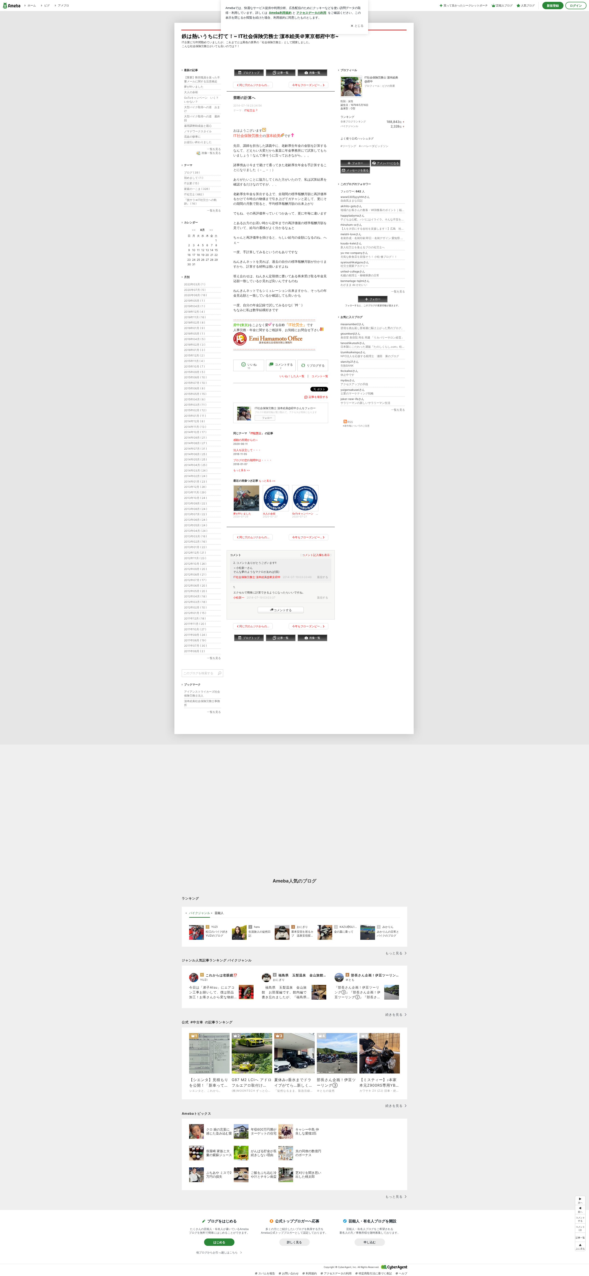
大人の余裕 (191, 92)
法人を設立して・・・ (247, 450)
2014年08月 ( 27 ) (195, 443)
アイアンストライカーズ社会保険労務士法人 (202, 693)
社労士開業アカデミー (354, 266)
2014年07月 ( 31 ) (195, 448)
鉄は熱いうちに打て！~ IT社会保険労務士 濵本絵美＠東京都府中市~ (260, 36)
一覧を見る (398, 291)
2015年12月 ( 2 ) (194, 355)
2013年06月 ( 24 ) (195, 519)
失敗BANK (347, 365)
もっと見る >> (241, 470)
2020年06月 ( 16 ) (195, 295)
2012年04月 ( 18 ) (195, 596)
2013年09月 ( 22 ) (195, 503)
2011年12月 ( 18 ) (195, 618)
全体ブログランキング (353, 121)
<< (194, 229)
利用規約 (311, 1273)
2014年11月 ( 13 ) (195, 426)
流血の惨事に (192, 136)
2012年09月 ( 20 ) (195, 569)
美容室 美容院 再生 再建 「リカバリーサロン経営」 (372, 337)
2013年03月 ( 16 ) (195, 536)
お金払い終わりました (198, 142)
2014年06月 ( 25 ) (195, 454)
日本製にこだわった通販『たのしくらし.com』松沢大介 (373, 346)
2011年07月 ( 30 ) (195, 645)
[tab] (199, 913)
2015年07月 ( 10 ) (195, 383)
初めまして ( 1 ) (193, 177)
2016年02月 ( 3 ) (194, 344)
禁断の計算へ (244, 97)
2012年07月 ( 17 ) (195, 580)
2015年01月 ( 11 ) (195, 415)
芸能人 (219, 913)
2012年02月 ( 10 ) (195, 607)
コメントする (283, 610)
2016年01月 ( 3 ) (194, 350)
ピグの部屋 (388, 85)
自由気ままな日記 (352, 200)
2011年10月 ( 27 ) (195, 629)
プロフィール (372, 85)
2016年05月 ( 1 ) (194, 333)
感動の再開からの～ (245, 440)
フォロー (267, 418)
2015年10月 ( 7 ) (194, 366)
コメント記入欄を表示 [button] (316, 555)
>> (211, 229)
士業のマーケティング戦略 (357, 393)
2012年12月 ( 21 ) (195, 552)
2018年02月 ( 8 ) (194, 322)
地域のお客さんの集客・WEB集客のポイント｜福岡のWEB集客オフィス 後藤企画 (373, 210)
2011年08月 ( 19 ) (195, 640)
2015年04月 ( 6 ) (194, 399)
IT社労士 (249, 110)
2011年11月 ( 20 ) (195, 623)
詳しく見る (294, 1242)
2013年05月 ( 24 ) (195, 525)
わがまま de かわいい (354, 284)
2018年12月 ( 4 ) (194, 311)
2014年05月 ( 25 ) (195, 459)
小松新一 (238, 597)
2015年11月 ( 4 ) (194, 361)
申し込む (370, 1242)
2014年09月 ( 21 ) (195, 437)
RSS (350, 422)
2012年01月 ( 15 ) (195, 613)
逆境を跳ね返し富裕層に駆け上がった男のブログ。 (372, 328)
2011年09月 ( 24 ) (195, 635)
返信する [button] (322, 577)
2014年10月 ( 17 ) (195, 432)
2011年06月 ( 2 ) (194, 651)
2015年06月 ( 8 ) (194, 388)
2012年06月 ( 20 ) (195, 585)
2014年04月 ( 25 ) (195, 465)
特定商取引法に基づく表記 (375, 1273)
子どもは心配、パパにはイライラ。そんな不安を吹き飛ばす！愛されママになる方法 (373, 219)
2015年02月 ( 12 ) (195, 410)
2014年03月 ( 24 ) (195, 470)
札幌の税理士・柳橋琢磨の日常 (360, 275)
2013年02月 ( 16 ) (195, 541)
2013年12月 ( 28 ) (195, 487)
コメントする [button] (284, 366)
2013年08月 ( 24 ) (195, 509)
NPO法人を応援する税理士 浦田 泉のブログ (370, 356)
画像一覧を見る (211, 153)
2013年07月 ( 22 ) (195, 514)
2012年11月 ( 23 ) (195, 558)
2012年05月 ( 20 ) (195, 591)
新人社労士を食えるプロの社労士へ (363, 247)
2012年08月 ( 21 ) (195, 574)
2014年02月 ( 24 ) (195, 476)
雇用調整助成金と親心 (198, 125)
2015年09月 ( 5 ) (194, 372)
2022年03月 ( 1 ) (194, 284)
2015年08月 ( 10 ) (195, 377)
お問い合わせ (290, 1273)
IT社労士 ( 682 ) (194, 194)
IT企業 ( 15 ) (191, 183)
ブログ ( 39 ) (192, 172)
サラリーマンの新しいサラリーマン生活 (365, 403)
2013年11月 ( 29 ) (195, 492)
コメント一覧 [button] (320, 376)
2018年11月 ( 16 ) (195, 317)
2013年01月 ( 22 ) (195, 547)
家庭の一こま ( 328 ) (197, 189)
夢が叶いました (193, 86)
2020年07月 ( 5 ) (194, 290)
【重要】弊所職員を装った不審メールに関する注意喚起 (202, 79)
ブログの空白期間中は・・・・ (252, 460)
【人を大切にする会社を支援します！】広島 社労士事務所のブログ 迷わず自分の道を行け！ (373, 228)
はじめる (219, 1242)
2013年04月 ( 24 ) (195, 530)
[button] (580, 1228)
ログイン (576, 5)
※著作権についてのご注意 (356, 425)
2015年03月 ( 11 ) (195, 404)
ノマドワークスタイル (198, 131)
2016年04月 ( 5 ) (194, 339)
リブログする (316, 365)
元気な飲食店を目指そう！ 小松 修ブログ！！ (369, 256)
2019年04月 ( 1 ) (194, 306)
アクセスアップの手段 (354, 384)
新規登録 (553, 5)
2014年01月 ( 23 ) (195, 481)
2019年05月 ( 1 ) (194, 300)
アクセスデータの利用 (338, 1273)
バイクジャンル (349, 126)
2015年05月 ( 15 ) (195, 394)
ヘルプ (403, 1273)
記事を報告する (318, 397)
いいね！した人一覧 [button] (292, 376)
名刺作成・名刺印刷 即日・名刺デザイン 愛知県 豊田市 (373, 238)
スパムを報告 (266, 1273)
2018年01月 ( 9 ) (194, 328)
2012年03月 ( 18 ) (195, 602)
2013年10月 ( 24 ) (195, 498)
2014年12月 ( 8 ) (194, 421)
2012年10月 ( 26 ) (195, 563)
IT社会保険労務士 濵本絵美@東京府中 (256, 577)
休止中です (347, 374)
